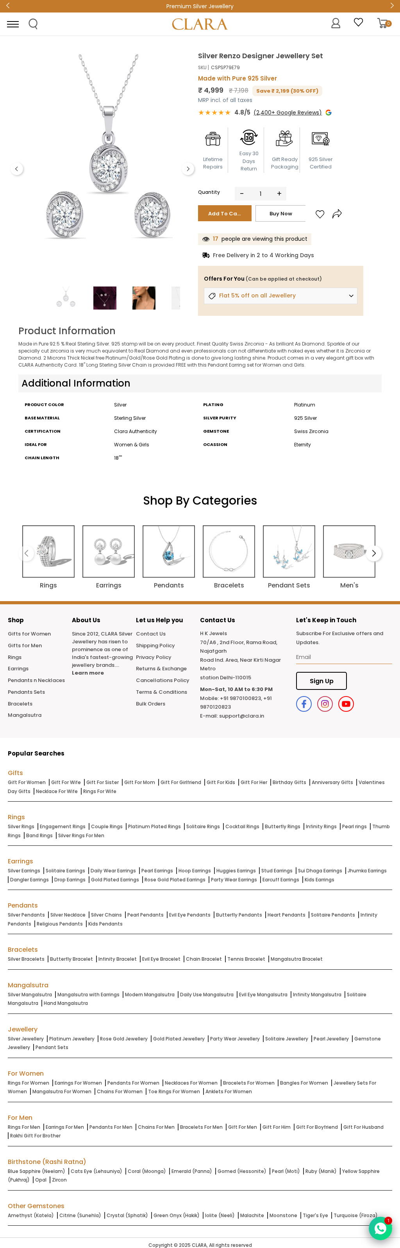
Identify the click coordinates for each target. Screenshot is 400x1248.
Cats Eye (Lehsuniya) (96, 1171)
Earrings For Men (65, 1127)
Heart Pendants (286, 914)
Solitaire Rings (203, 826)
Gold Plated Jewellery (179, 1038)
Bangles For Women (304, 1083)
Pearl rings (354, 826)
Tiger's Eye (315, 1215)
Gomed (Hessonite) (242, 1171)
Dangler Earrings (29, 879)
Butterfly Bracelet (71, 959)
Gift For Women (27, 782)
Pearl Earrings (157, 870)
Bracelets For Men (201, 1127)
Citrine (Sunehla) (80, 1215)
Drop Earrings (70, 879)
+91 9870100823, (241, 698)
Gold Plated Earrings (115, 879)
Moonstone (283, 1215)
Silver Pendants (26, 914)
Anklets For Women (228, 1091)
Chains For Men (156, 1127)
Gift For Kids (221, 782)
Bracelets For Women (249, 1083)
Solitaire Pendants (333, 914)
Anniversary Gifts (332, 782)
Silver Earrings (24, 870)
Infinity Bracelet (117, 959)
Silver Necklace (68, 914)
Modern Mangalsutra (150, 994)
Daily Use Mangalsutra (207, 994)
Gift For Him (276, 1127)
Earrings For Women (78, 1083)
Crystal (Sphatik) (127, 1215)
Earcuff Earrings (280, 879)
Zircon (59, 1179)
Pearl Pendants (145, 914)
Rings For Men (24, 1127)
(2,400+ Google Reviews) (288, 112)
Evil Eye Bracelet (161, 959)
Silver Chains (106, 914)
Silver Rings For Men (81, 835)
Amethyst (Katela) (31, 1215)
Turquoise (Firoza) (356, 1215)
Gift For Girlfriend (181, 782)
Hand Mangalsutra (66, 1003)
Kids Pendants (105, 923)
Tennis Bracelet (246, 959)
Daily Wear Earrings (113, 870)
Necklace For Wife (57, 791)
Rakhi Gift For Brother (35, 1135)
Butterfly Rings (282, 826)
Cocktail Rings (242, 826)
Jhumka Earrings (367, 870)
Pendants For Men (110, 1127)
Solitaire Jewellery (286, 1038)
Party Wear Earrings (234, 879)
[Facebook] (304, 704)
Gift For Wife (66, 782)
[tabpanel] (108, 167)
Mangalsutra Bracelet (297, 959)
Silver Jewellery (26, 1038)
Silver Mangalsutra (30, 994)
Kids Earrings (319, 879)
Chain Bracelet (204, 959)
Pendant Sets (52, 1047)
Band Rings (39, 835)
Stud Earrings (277, 870)
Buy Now (281, 213)
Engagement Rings (63, 826)
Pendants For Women (133, 1083)
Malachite (252, 1215)
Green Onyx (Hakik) (177, 1215)
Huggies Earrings (236, 870)
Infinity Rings (321, 826)
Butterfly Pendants (239, 914)
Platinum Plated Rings (154, 826)
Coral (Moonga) (147, 1171)
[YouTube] (346, 704)
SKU (202, 67)
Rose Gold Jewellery (124, 1038)
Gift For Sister (102, 782)
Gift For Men (242, 1127)
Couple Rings (107, 826)
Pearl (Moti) (286, 1171)
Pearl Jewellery (331, 1038)
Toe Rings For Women (174, 1091)
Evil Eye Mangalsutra (263, 994)
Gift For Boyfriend (317, 1127)
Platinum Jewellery (72, 1038)
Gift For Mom (139, 782)
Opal (40, 1179)
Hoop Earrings (195, 870)
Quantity (209, 192)
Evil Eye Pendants (190, 914)
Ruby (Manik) (321, 1171)
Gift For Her (254, 782)
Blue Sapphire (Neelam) (36, 1171)
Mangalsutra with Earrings (88, 994)
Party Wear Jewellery (235, 1038)
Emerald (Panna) (191, 1171)
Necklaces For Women (191, 1083)
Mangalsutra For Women (61, 1091)
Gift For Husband (363, 1127)
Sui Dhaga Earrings (320, 870)
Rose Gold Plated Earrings (175, 879)
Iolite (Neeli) (220, 1215)
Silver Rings (21, 826)
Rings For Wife (99, 791)
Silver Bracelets (26, 959)
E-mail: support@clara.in (232, 716)
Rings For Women (28, 1083)
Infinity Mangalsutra (317, 994)
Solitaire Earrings (65, 870)
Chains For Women (120, 1091)
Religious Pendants (60, 923)
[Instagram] (325, 704)
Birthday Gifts (289, 782)
